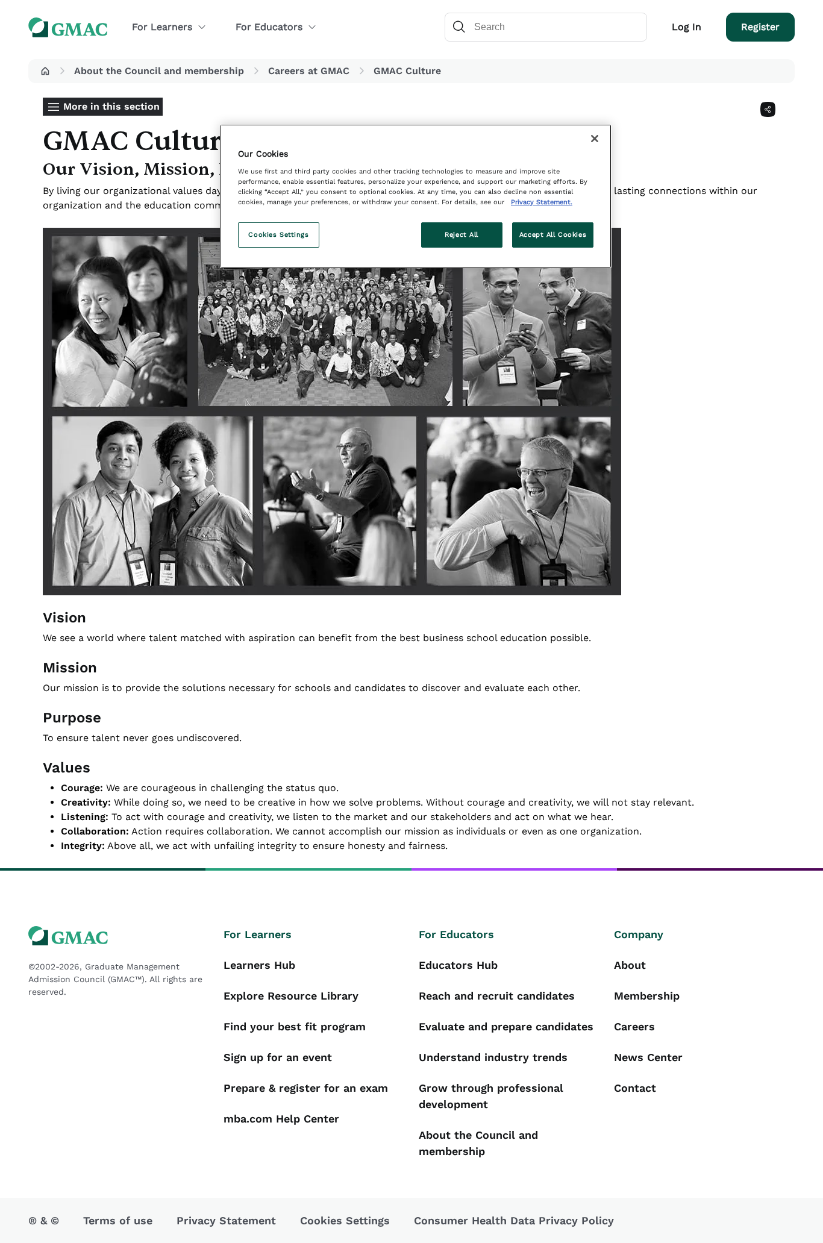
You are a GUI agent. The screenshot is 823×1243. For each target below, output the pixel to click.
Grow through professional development (491, 1096)
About (630, 965)
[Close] (594, 138)
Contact (635, 1088)
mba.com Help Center (281, 1118)
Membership (647, 995)
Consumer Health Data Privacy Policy (514, 1220)
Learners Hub (259, 965)
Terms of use (117, 1220)
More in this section (111, 106)
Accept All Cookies (552, 234)
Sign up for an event (278, 1057)
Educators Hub (458, 965)
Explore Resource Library (291, 995)
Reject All (461, 234)
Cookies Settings (278, 234)
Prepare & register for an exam (306, 1088)
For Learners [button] (162, 27)
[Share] (767, 109)
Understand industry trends (493, 1057)
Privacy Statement (226, 1220)
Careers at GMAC (308, 71)
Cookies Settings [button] (345, 1220)
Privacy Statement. (541, 202)
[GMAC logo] (118, 936)
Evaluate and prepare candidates (506, 1026)
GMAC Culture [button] (407, 71)
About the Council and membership (159, 71)
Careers (634, 1026)
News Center (648, 1057)
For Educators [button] (269, 27)
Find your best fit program (295, 1026)
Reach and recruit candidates (497, 995)
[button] (45, 71)
